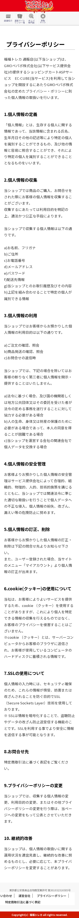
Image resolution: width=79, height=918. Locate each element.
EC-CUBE (22, 78)
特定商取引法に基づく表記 (22, 902)
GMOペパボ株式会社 (20, 65)
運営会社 (24, 896)
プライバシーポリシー (51, 896)
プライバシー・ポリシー (45, 91)
